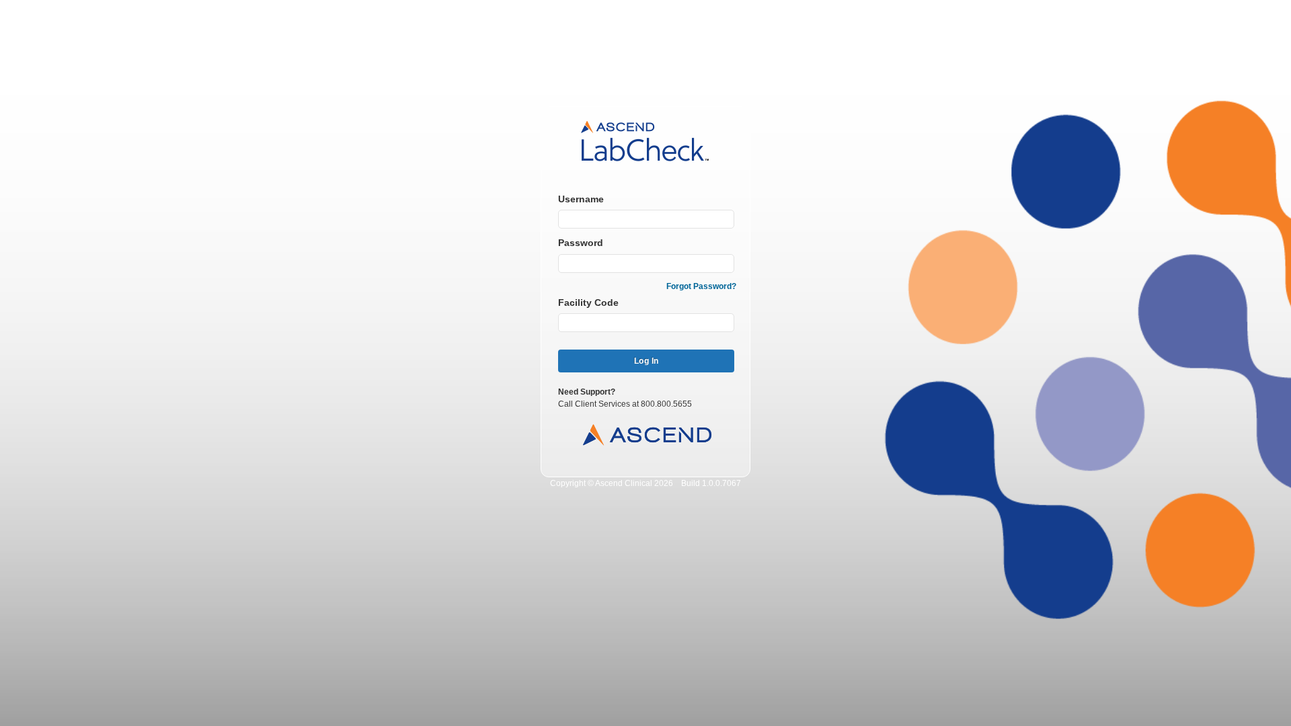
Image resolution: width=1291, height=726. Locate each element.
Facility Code (588, 302)
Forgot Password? (701, 286)
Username (581, 199)
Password (580, 242)
